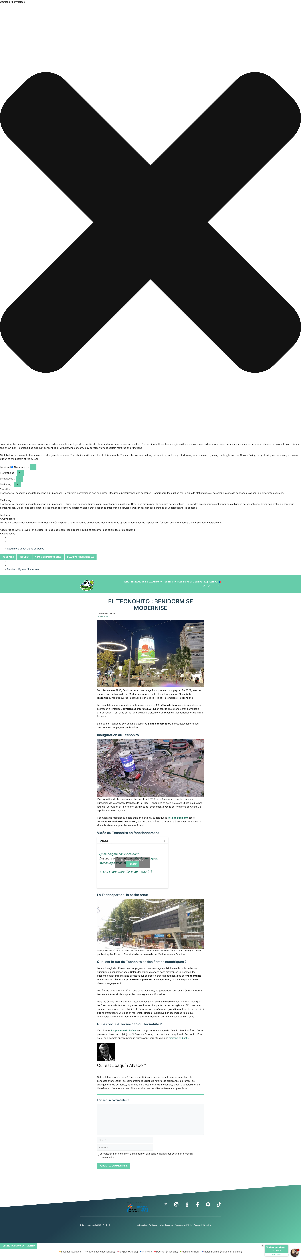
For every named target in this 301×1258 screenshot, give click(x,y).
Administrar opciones (48, 557)
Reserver (213, 582)
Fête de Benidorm (178, 817)
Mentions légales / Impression (23, 569)
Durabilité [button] (188, 582)
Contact (199, 582)
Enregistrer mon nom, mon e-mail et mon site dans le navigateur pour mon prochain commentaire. (146, 1155)
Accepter (8, 557)
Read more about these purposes (25, 548)
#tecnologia (107, 863)
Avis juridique (142, 1225)
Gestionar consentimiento (18, 1245)
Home (126, 582)
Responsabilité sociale (202, 1225)
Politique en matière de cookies (161, 1225)
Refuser (24, 557)
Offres (163, 582)
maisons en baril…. (179, 1038)
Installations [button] (152, 582)
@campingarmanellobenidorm (119, 854)
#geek (153, 858)
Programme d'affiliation (183, 1225)
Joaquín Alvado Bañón (123, 1030)
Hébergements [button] (137, 582)
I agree (133, 864)
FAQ (206, 582)
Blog (179, 582)
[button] (150, 223)
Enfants (172, 582)
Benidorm (104, 616)
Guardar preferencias (80, 557)
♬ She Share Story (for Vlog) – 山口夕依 (125, 871)
